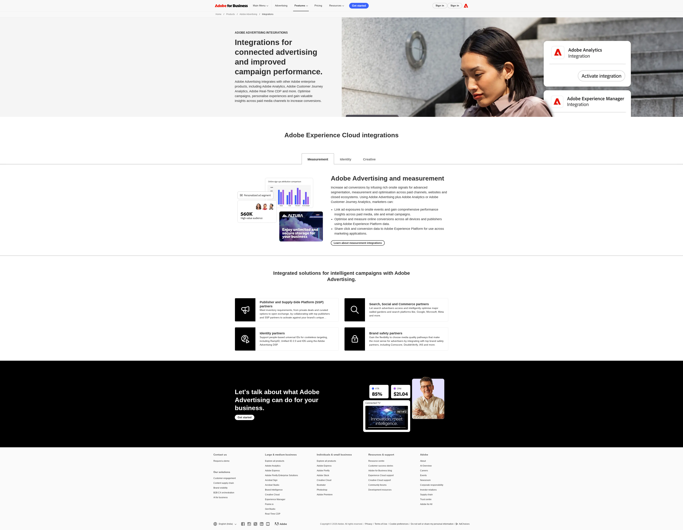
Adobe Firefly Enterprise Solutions (281, 475)
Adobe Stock (323, 475)
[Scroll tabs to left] (3, 158)
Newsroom (425, 480)
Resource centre (376, 461)
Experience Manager (275, 499)
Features (300, 5)
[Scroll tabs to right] (680, 158)
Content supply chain (223, 483)
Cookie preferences (399, 524)
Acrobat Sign (271, 480)
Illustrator (321, 485)
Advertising (281, 5)
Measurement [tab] (318, 159)
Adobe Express (272, 470)
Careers (424, 470)
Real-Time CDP (272, 514)
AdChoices (464, 524)
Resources (335, 5)
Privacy (368, 524)
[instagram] (249, 524)
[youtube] (268, 524)
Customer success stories (380, 466)
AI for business (220, 497)
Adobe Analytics (272, 466)
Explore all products (274, 461)
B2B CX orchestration (223, 492)
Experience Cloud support (381, 475)
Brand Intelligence (274, 490)
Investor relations (428, 490)
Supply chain (426, 494)
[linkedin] (261, 524)
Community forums (377, 485)
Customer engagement (224, 478)
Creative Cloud (272, 494)
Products (230, 14)
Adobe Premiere (325, 494)
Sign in (440, 5)
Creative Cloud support (379, 480)
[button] (224, 524)
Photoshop (322, 490)
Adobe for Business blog (380, 470)
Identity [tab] (345, 159)
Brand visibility (220, 488)
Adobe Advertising (248, 14)
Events (423, 475)
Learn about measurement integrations (358, 242)
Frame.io (269, 504)
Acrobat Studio (272, 485)
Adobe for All (426, 504)
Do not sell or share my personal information (432, 524)
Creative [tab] (369, 159)
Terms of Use (381, 524)
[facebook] (243, 524)
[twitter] (255, 524)
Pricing (318, 5)
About (423, 461)
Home (218, 14)
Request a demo (221, 461)
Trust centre (425, 499)
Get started (359, 5)
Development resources (379, 490)
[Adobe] (466, 5)
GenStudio (270, 509)
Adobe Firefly (323, 470)
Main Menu (259, 5)
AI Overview (426, 466)
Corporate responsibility (431, 485)
